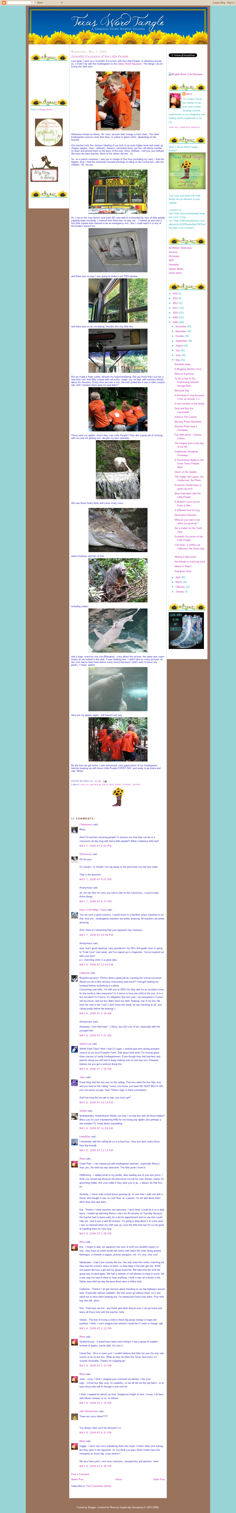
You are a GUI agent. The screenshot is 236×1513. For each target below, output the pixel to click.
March (179, 582)
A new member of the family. (190, 403)
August (180, 345)
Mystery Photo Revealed (188, 421)
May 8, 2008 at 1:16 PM (95, 1403)
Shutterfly (174, 264)
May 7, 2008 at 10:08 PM (96, 935)
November (181, 331)
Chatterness (85, 824)
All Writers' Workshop (180, 248)
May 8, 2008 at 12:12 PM (96, 1150)
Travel (137, 784)
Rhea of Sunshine (184, 373)
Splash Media (176, 269)
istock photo (175, 273)
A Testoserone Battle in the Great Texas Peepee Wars (189, 464)
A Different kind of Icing (187, 510)
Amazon (173, 252)
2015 (175, 293)
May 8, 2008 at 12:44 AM (96, 964)
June (178, 355)
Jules (82, 1077)
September (182, 340)
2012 (175, 303)
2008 (175, 322)
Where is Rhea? (183, 566)
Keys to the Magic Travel (92, 909)
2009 (175, 317)
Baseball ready (182, 364)
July (178, 350)
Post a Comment (80, 1474)
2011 (175, 308)
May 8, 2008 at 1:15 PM (95, 1365)
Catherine (84, 973)
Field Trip (108, 784)
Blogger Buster (45, 109)
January (180, 591)
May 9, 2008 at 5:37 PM (95, 1432)
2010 (175, 312)
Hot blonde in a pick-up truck (190, 561)
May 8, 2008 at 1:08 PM (95, 1233)
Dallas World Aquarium (130, 63)
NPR (171, 260)
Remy (118, 784)
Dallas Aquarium (91, 784)
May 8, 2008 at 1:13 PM (95, 1328)
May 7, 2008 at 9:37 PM (95, 901)
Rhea (82, 1158)
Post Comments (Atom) (98, 1486)
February (181, 586)
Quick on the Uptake (186, 472)
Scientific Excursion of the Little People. (100, 56)
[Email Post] (104, 781)
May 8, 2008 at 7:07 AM (95, 1035)
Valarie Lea (85, 1043)
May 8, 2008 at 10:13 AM (96, 1102)
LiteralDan (84, 1136)
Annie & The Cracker (186, 417)
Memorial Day (182, 390)
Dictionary (174, 256)
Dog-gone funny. (183, 571)
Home (118, 1479)
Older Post (159, 1479)
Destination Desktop (185, 515)
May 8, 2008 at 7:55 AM (95, 1069)
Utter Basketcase (88, 1411)
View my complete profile (184, 127)
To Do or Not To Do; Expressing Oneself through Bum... (186, 382)
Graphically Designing (131, 1507)
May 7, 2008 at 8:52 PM (95, 846)
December (181, 326)
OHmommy (85, 854)
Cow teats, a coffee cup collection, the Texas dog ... (189, 548)
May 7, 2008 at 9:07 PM (95, 879)
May (178, 360)
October (180, 336)
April (178, 577)
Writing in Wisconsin (185, 556)
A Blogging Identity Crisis (188, 369)
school (127, 784)
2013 (175, 298)
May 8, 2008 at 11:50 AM (96, 1128)
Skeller (83, 1110)
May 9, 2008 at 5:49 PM (95, 1466)
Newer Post (77, 1479)
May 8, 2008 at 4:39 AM (95, 1013)
